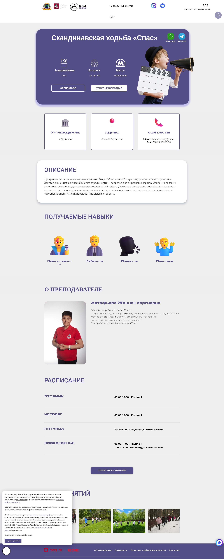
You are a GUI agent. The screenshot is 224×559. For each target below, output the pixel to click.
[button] (68, 88)
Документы (121, 550)
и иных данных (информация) (39, 515)
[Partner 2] (73, 550)
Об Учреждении (103, 550)
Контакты (174, 550)
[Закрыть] (6, 551)
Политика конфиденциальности (148, 550)
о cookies (29, 535)
